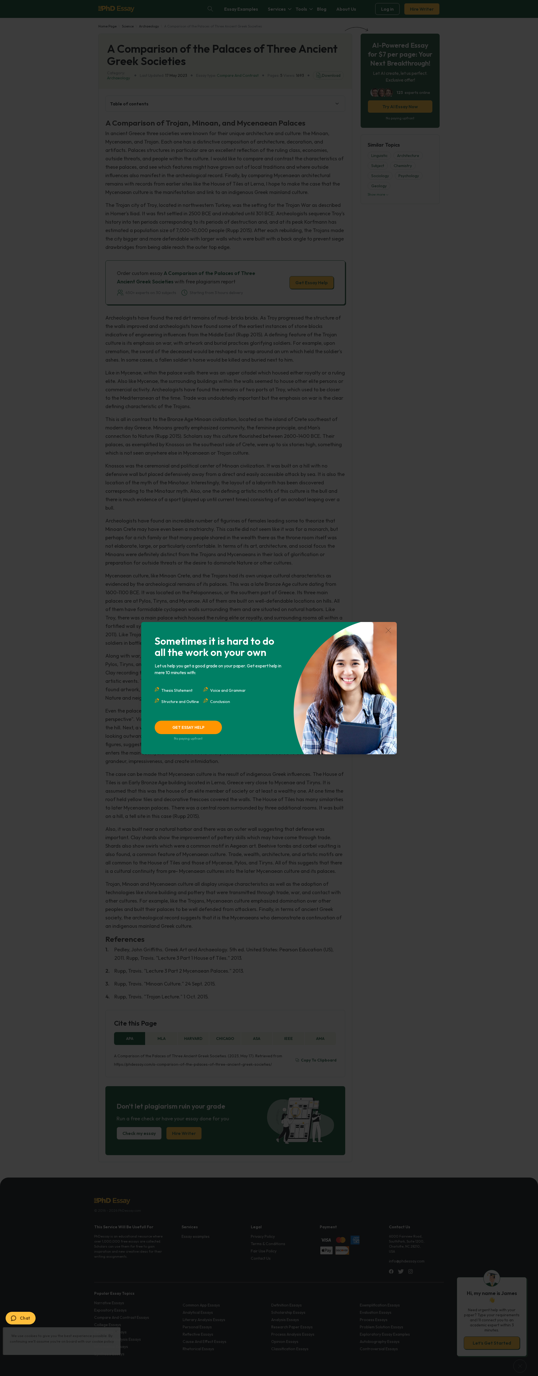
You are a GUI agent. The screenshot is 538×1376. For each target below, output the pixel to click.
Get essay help (188, 727)
